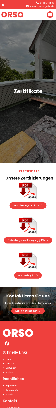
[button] (50, 14)
